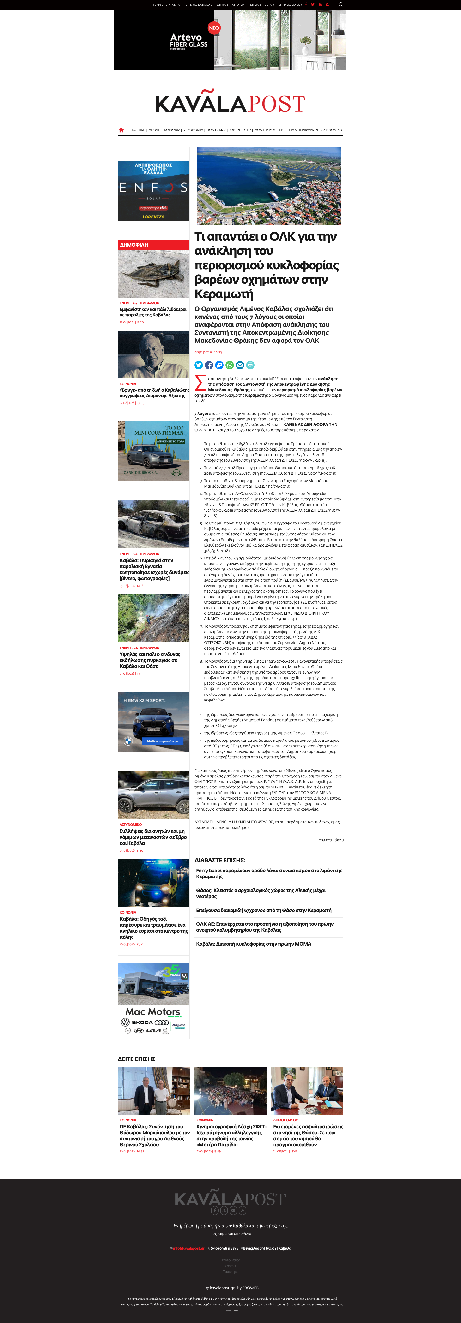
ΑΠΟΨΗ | (155, 130)
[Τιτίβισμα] (198, 365)
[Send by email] (240, 365)
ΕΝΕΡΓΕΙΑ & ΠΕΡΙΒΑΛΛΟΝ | (299, 130)
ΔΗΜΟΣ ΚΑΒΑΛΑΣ (199, 5)
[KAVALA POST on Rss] (242, 1210)
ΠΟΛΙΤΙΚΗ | (138, 130)
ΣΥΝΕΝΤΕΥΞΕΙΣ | (241, 130)
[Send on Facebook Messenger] (219, 365)
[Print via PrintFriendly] (250, 365)
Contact (230, 1266)
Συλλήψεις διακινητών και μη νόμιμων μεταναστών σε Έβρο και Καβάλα (153, 837)
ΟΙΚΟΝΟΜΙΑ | (194, 130)
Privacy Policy (230, 1260)
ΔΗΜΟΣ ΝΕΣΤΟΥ (262, 5)
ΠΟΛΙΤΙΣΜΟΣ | (217, 130)
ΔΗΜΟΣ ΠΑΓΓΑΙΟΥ (231, 5)
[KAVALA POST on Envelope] (233, 1210)
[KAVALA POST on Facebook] (215, 1210)
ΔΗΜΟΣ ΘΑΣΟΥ (291, 5)
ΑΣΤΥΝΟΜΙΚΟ (331, 130)
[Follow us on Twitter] (315, 5)
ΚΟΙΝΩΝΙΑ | (173, 130)
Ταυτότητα (230, 1272)
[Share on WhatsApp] (229, 365)
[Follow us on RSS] (327, 5)
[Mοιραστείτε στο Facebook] (209, 365)
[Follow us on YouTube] (322, 5)
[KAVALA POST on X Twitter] (224, 1210)
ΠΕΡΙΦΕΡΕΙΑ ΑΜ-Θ (166, 5)
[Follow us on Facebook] (308, 5)
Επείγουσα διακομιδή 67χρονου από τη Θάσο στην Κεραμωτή (264, 910)
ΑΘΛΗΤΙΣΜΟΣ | (266, 130)
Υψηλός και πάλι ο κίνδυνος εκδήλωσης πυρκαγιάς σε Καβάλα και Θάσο (150, 660)
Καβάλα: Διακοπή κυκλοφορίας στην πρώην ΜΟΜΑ (253, 944)
